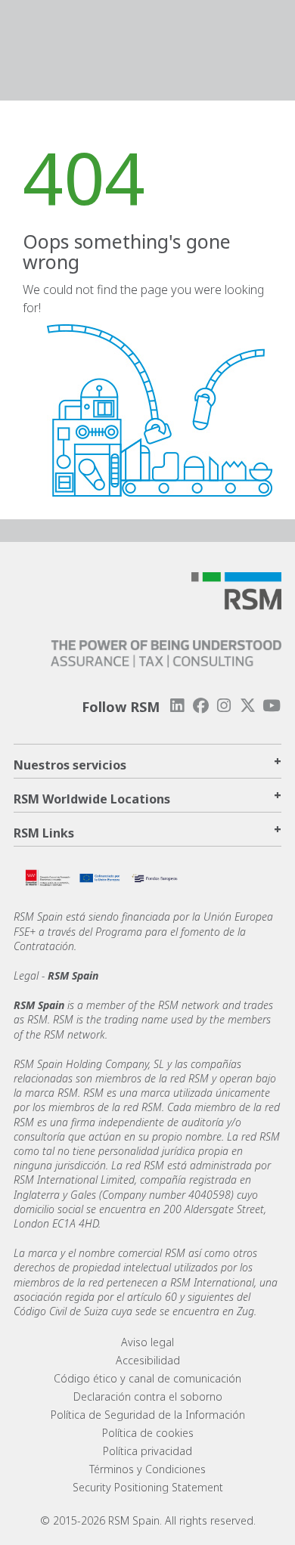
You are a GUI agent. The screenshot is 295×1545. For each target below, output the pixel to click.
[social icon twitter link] (248, 706)
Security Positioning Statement (148, 1487)
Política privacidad (147, 1451)
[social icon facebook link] (200, 706)
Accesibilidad (148, 1360)
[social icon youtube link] (271, 706)
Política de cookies (148, 1433)
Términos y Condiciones (147, 1469)
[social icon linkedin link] (177, 706)
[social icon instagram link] (224, 706)
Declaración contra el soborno (147, 1396)
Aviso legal (147, 1342)
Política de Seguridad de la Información (148, 1414)
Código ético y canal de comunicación (147, 1378)
